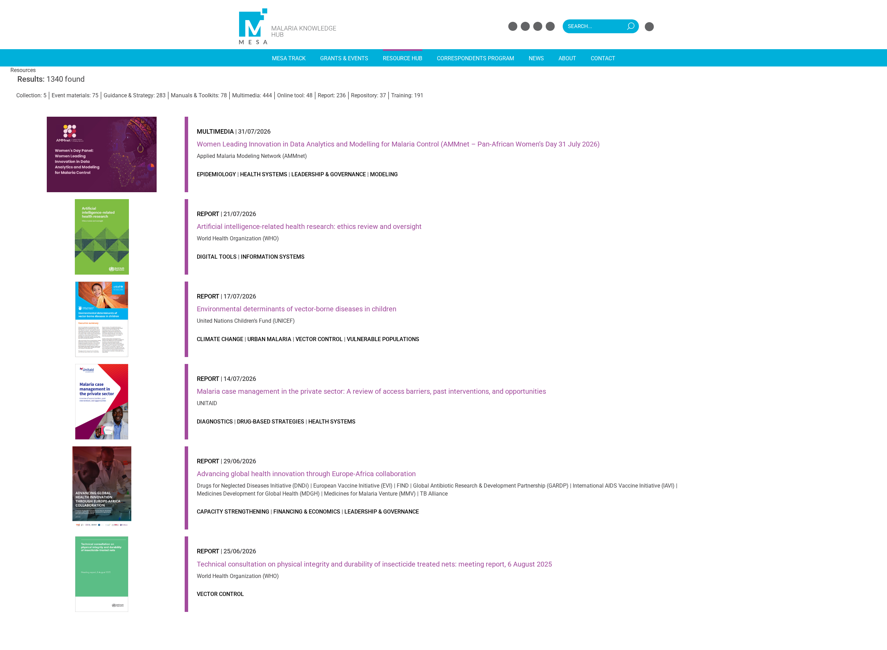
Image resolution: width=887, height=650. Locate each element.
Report (208, 213)
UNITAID (207, 403)
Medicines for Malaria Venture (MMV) (370, 493)
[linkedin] (537, 26)
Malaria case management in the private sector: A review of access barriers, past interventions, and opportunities (371, 391)
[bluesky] (512, 26)
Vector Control (319, 339)
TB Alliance (434, 493)
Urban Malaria (269, 339)
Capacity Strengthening (233, 511)
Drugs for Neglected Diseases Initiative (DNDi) (253, 485)
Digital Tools (217, 256)
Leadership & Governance (328, 174)
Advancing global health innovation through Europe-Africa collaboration (306, 474)
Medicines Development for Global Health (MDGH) (258, 493)
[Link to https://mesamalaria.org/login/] (649, 26)
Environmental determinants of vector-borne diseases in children (296, 309)
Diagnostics (215, 421)
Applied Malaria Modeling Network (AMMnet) (252, 156)
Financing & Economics (306, 511)
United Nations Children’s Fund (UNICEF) (246, 321)
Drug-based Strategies (270, 421)
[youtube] (550, 26)
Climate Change (220, 339)
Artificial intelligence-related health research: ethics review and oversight (309, 226)
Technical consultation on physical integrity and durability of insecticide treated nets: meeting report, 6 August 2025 (374, 564)
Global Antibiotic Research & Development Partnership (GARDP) (491, 485)
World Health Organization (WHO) (238, 238)
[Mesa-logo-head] (288, 9)
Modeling (384, 174)
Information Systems (273, 256)
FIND (403, 485)
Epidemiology (216, 174)
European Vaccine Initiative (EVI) (353, 485)
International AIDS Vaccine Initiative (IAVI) (624, 485)
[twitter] (525, 26)
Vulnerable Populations (383, 339)
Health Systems (263, 174)
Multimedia (215, 131)
